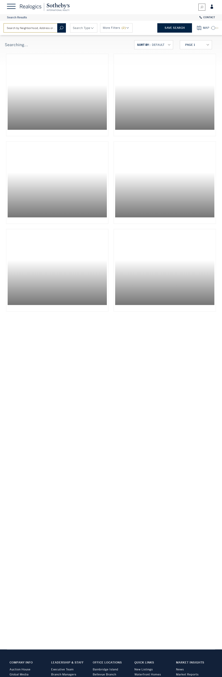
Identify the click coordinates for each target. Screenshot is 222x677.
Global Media (19, 674)
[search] (201, 7)
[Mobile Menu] (11, 7)
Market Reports (187, 674)
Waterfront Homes (147, 674)
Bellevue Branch (104, 674)
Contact (209, 17)
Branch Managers (63, 674)
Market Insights (190, 662)
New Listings (143, 669)
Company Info (21, 662)
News (180, 669)
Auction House (20, 669)
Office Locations (107, 662)
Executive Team (62, 669)
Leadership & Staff (67, 662)
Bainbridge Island (105, 669)
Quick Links (144, 662)
